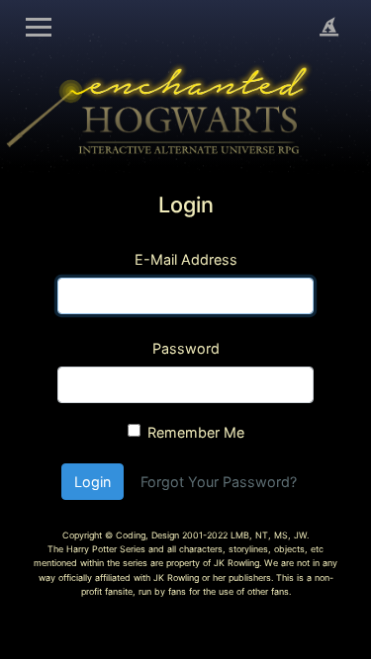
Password (186, 348)
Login (92, 481)
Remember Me (195, 432)
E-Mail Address (186, 259)
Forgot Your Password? (218, 481)
